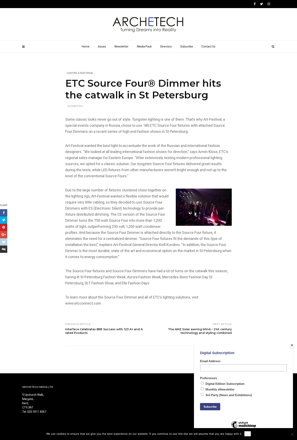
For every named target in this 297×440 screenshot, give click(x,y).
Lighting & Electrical (80, 73)
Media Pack (144, 46)
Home (86, 46)
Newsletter (121, 46)
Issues (102, 46)
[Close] (292, 345)
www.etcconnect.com (83, 303)
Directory (166, 46)
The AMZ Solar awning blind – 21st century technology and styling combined (200, 331)
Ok (247, 433)
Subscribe (186, 46)
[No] (292, 434)
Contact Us (208, 46)
